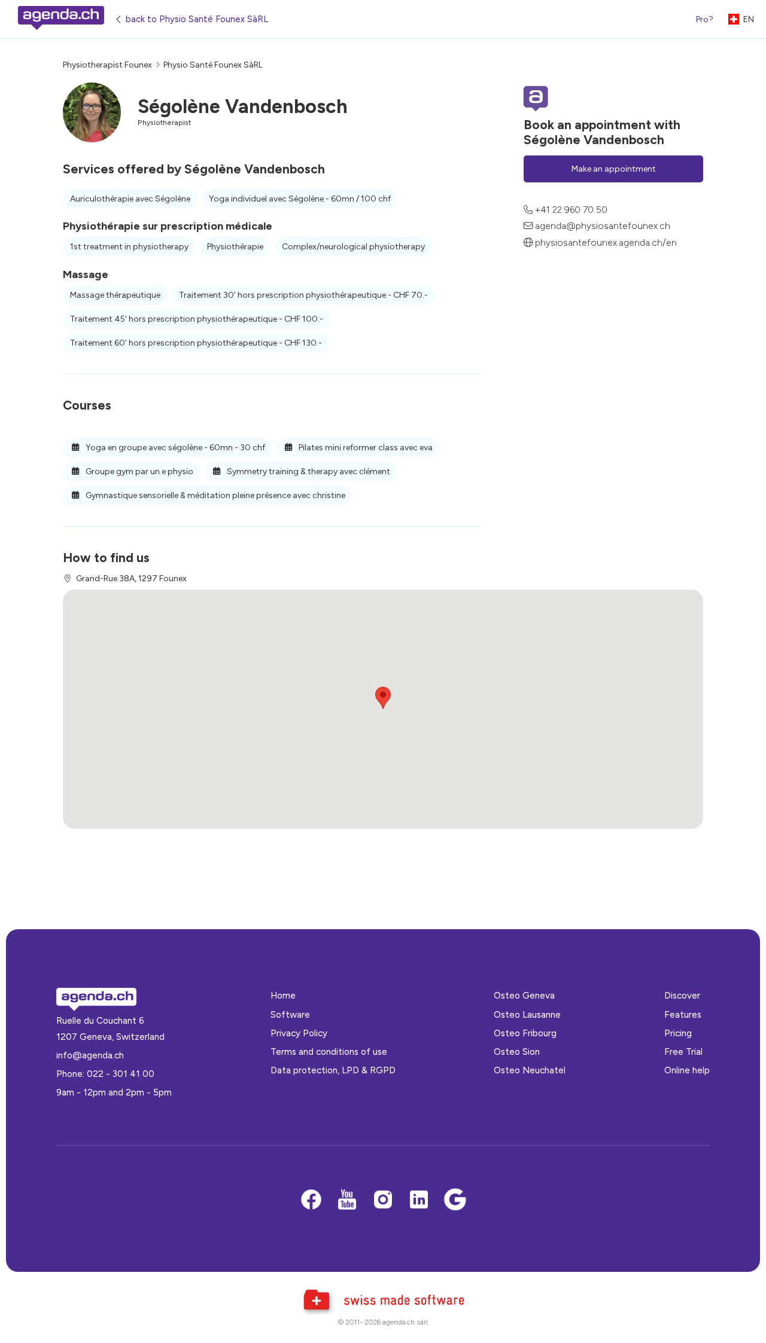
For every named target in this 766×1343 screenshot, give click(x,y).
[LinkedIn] (419, 1200)
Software (290, 1014)
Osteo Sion (517, 1051)
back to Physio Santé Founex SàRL (197, 19)
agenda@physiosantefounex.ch (602, 225)
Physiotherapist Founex (107, 65)
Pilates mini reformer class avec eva (365, 447)
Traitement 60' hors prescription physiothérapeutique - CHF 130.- (196, 343)
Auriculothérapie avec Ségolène (130, 199)
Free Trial (683, 1051)
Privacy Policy (298, 1033)
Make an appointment (614, 169)
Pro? (704, 19)
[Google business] (455, 1200)
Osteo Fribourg (525, 1033)
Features (682, 1014)
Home (283, 995)
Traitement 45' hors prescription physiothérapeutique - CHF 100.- (196, 319)
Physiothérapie (235, 247)
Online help (687, 1070)
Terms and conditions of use (328, 1051)
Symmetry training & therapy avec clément (307, 471)
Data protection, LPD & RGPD (333, 1070)
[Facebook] (311, 1200)
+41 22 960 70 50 (571, 209)
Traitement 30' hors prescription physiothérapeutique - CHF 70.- (303, 295)
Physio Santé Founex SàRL (213, 65)
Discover (682, 995)
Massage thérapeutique (115, 295)
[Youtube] (347, 1200)
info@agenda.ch (90, 1055)
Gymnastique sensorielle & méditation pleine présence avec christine (214, 495)
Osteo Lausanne (527, 1014)
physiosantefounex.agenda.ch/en (606, 242)
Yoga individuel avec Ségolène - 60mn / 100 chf (300, 199)
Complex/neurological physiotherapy (353, 247)
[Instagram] (383, 1200)
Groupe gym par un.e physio (138, 471)
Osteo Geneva (524, 995)
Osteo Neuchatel (530, 1070)
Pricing (678, 1033)
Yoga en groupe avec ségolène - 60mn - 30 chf (174, 447)
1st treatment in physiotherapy (129, 247)
